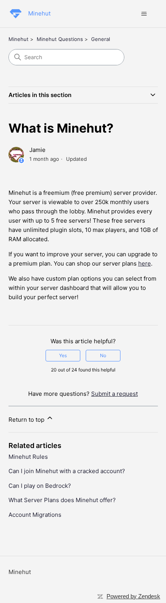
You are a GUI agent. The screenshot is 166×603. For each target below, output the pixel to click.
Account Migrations (34, 514)
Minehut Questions (60, 39)
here (144, 263)
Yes (63, 355)
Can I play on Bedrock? (39, 485)
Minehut (18, 39)
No (103, 355)
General (100, 39)
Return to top (27, 419)
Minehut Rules (28, 456)
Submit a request (114, 393)
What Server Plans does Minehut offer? (62, 500)
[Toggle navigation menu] (144, 14)
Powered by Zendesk (133, 596)
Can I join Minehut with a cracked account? (66, 471)
